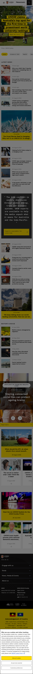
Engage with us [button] (7, 565)
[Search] (29, 2)
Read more (5, 425)
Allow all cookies (16, 658)
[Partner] (19, 3)
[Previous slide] (13, 418)
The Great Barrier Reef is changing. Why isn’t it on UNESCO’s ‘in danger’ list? (16, 137)
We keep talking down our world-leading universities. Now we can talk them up (16, 316)
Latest (4, 54)
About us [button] (5, 581)
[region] (16, 651)
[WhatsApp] (28, 10)
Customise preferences (16, 668)
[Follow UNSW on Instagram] (15, 10)
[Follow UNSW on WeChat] (21, 10)
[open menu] (3, 2)
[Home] (10, 2)
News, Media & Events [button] (10, 576)
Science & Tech (14, 54)
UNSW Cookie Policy (18, 653)
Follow (28, 7)
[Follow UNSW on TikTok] (25, 10)
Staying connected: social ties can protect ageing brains (16, 397)
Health (25, 54)
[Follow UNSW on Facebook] (18, 10)
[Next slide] (20, 418)
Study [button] (4, 570)
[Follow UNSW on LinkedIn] (11, 10)
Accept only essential (16, 663)
